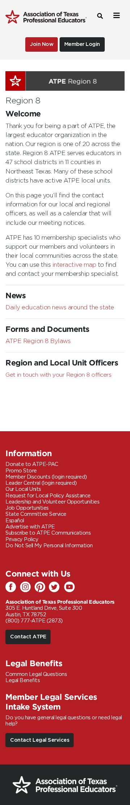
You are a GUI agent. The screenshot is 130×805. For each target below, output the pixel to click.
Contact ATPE (28, 636)
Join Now (41, 44)
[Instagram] (27, 587)
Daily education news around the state (59, 308)
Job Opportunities (27, 508)
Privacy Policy (21, 539)
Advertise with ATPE (30, 527)
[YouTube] (70, 587)
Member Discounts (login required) (46, 477)
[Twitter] (56, 587)
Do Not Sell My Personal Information (49, 545)
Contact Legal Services (39, 740)
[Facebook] (12, 587)
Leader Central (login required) (41, 483)
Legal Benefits (22, 680)
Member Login (82, 44)
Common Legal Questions (36, 674)
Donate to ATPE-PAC (31, 464)
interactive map (74, 265)
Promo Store (21, 471)
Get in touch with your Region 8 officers (58, 375)
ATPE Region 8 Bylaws (37, 341)
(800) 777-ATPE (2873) (34, 621)
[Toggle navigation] (116, 15)
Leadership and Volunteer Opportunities (52, 502)
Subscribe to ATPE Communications (48, 533)
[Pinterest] (41, 587)
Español (14, 520)
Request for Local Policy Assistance (48, 495)
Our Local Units (23, 489)
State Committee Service (35, 514)
